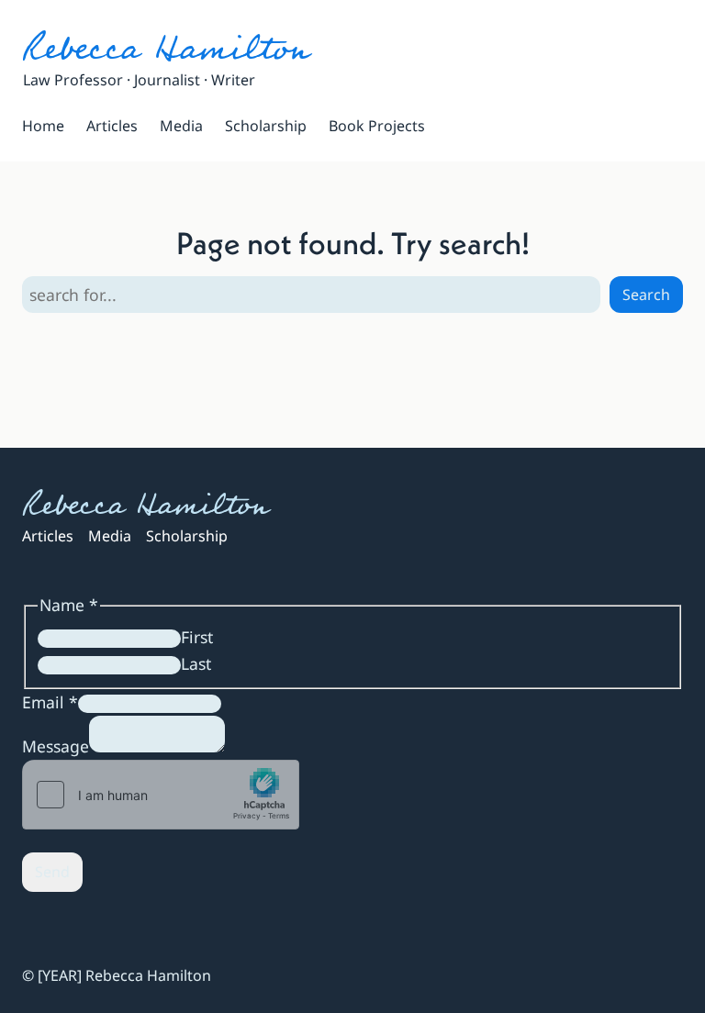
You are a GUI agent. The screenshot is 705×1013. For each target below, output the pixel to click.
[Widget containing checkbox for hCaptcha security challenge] (160, 794)
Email (50, 702)
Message (55, 746)
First (197, 637)
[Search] (454, 125)
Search (646, 294)
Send (52, 872)
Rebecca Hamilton (165, 49)
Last (196, 663)
